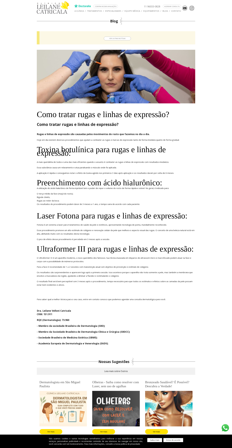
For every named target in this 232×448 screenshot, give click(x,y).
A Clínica (79, 11)
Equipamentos (151, 11)
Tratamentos (94, 11)
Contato (176, 11)
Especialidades (113, 11)
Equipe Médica (132, 11)
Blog (165, 11)
